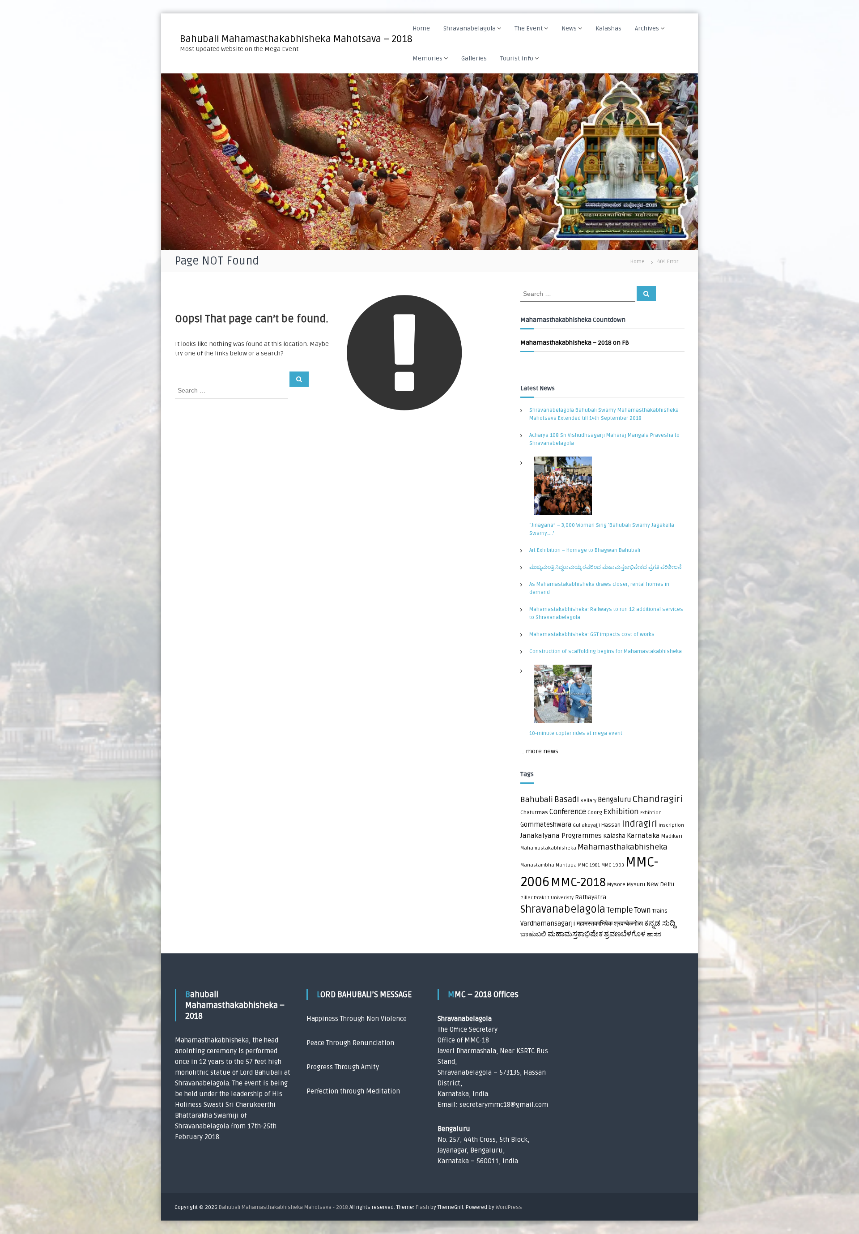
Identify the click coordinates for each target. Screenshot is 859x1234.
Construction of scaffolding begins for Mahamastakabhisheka (605, 651)
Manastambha (537, 865)
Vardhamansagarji (547, 923)
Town (642, 910)
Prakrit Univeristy (554, 898)
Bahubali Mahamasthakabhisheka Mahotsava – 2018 (296, 39)
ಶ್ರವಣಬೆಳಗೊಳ (625, 934)
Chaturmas (534, 812)
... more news (539, 751)
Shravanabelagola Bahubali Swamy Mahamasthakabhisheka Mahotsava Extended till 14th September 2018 (604, 414)
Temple (620, 910)
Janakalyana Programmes (561, 836)
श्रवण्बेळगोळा (628, 923)
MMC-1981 (589, 865)
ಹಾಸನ (654, 934)
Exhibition (621, 811)
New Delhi (660, 884)
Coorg (594, 812)
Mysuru (636, 884)
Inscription (671, 825)
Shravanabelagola (469, 28)
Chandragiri (658, 799)
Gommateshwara (545, 824)
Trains (660, 911)
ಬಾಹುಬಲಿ (533, 934)
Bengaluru (614, 799)
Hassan (611, 825)
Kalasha (614, 836)
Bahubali (536, 799)
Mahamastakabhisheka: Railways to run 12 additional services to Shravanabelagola (606, 613)
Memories (427, 58)
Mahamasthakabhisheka (623, 847)
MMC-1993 (612, 865)
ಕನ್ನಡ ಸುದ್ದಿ (660, 923)
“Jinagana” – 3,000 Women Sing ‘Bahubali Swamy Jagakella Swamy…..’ (601, 529)
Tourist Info (516, 58)
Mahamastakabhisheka (548, 848)
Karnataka (643, 836)
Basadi (566, 799)
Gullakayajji (586, 825)
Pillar (526, 898)
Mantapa (566, 865)
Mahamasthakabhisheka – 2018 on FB (574, 342)
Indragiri (639, 824)
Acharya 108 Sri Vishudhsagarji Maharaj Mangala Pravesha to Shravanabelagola (604, 439)
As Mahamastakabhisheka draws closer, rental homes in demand (599, 588)
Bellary (588, 800)
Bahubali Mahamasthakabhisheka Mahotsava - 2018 (283, 1207)
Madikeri (671, 836)
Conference (567, 811)
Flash (422, 1207)
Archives (647, 28)
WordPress (509, 1207)
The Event (529, 28)
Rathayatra (590, 897)
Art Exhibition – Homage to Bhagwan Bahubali (584, 550)
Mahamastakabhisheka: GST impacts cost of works (592, 634)
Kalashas (608, 28)
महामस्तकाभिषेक (594, 923)
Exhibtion (651, 813)
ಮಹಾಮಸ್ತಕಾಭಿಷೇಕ (575, 934)
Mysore (616, 884)
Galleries (474, 58)
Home (421, 28)
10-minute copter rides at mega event (575, 733)
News (569, 28)
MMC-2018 (578, 882)
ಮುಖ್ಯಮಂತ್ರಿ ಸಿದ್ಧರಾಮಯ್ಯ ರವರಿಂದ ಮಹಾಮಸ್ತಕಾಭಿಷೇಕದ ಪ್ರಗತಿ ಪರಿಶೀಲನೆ (605, 567)
